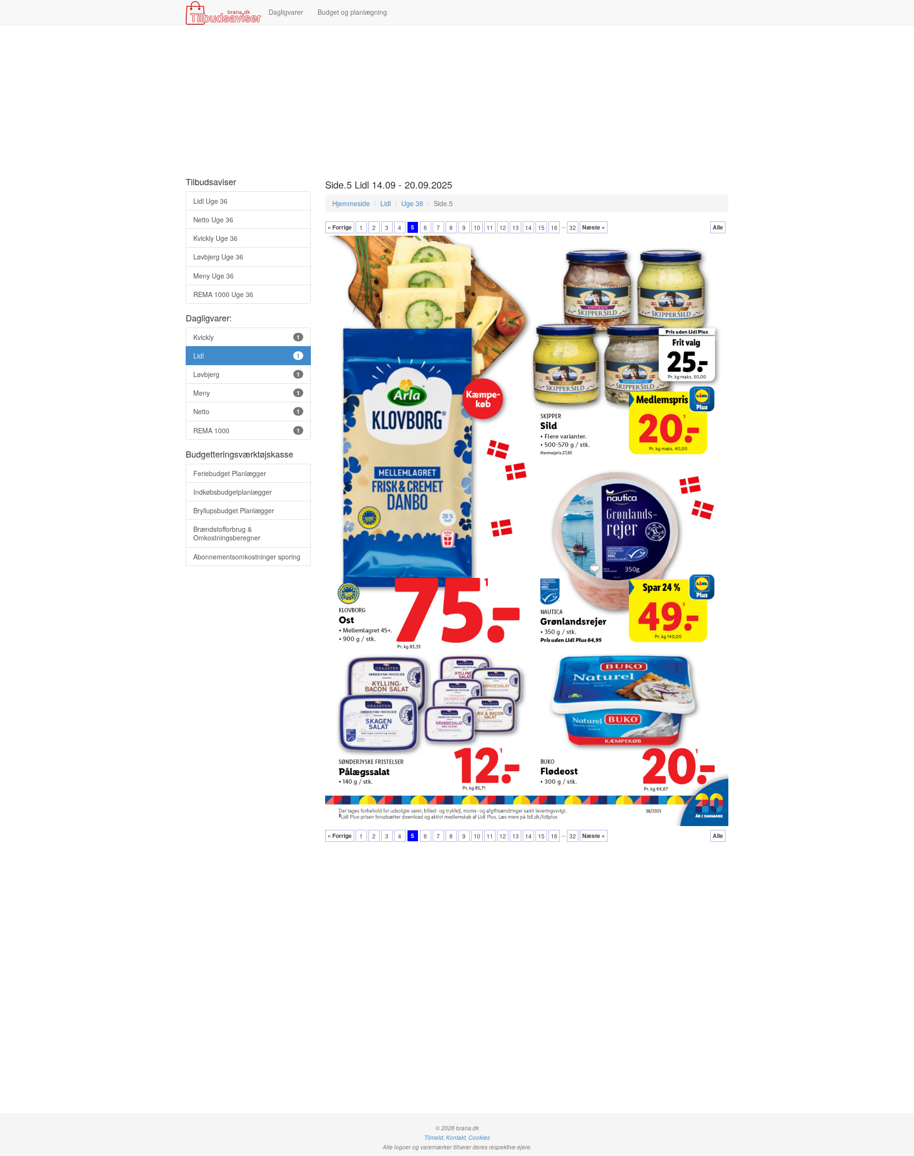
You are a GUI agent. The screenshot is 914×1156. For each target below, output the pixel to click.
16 (554, 227)
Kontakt (456, 1137)
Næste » (593, 227)
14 (528, 227)
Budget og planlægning (352, 12)
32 (572, 227)
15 (541, 227)
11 (490, 227)
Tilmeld (433, 1137)
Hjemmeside (351, 203)
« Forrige (340, 227)
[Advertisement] (457, 101)
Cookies (479, 1137)
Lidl (385, 203)
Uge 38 (412, 203)
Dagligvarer (285, 12)
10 (477, 227)
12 (502, 227)
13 (515, 227)
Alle (718, 227)
